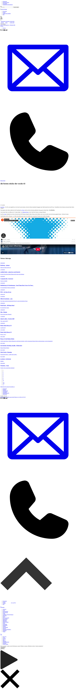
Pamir (4, 623)
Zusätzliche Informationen (8, 4)
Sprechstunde (5, 627)
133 (3, 383)
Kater (6, 22)
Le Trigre (22, 210)
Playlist (4, 28)
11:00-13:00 (12, 22)
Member (4, 640)
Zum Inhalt (5, 3)
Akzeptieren (3, 647)
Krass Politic (5, 618)
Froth (5, 214)
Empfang (4, 643)
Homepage (5, 1)
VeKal (4, 631)
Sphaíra (4, 626)
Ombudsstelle (5, 390)
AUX (4, 610)
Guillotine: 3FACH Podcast (8, 614)
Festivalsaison (5, 611)
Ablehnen (2, 648)
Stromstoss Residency (7, 629)
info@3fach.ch (15, 397)
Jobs (4, 639)
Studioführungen (6, 393)
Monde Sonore (5, 622)
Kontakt (4, 638)
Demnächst (3, 21)
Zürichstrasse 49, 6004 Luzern (6, 397)
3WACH (4, 609)
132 (3, 382)
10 (3, 380)
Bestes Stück (2, 180)
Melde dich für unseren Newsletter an (7, 386)
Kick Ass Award (6, 617)
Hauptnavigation (6, 2)
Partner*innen (5, 644)
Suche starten (16, 7)
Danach (2, 22)
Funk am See (5, 612)
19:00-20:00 (12, 21)
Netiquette (5, 388)
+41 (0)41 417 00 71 (22, 397)
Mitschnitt (5, 619)
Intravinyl (4, 615)
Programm (5, 11)
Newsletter (5, 391)
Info (3, 14)
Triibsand (4, 630)
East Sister (2, 207)
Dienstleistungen (6, 641)
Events (4, 12)
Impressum (5, 394)
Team (4, 637)
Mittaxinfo (5, 621)
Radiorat (4, 389)
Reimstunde (5, 625)
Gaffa (4, 613)
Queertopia (7, 21)
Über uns (4, 636)
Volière (7, 13)
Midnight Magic (26, 212)
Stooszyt (4, 628)
